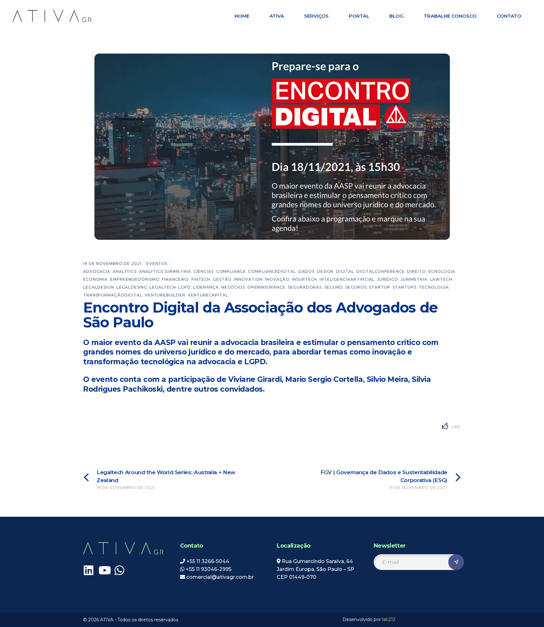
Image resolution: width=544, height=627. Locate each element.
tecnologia (434, 287)
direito (416, 271)
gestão (222, 279)
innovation (248, 279)
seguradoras (305, 287)
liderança (206, 287)
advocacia (96, 271)
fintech (200, 279)
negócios (233, 287)
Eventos (156, 263)
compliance (231, 271)
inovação (277, 279)
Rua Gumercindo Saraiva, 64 (317, 561)
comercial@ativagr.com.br (219, 577)
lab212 (388, 619)
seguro (333, 287)
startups (404, 287)
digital (345, 271)
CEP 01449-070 (296, 577)
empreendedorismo (134, 279)
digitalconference (380, 271)
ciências (204, 271)
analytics (125, 271)
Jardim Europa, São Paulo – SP (315, 569)
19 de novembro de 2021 (112, 263)
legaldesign (98, 287)
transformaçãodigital (112, 295)
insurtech (304, 279)
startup (379, 287)
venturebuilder (165, 295)
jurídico (387, 279)
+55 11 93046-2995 (208, 569)
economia (95, 279)
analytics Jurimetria (165, 271)
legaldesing (131, 287)
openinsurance (266, 287)
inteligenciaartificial (347, 279)
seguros (355, 287)
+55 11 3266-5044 (207, 561)
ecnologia (441, 271)
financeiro (175, 279)
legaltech (163, 287)
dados (306, 271)
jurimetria (414, 279)
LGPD (184, 287)
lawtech (441, 279)
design (325, 271)
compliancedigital (272, 271)
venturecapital (208, 295)
